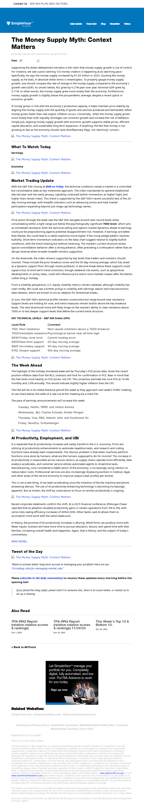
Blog (103, 24)
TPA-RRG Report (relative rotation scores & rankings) (29, 624)
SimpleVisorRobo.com (47, 714)
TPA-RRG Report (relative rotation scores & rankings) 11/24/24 (72, 624)
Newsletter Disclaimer (64, 725)
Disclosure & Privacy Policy (32, 725)
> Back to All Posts (23, 647)
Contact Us (21, 4)
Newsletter (115, 24)
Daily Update (76, 24)
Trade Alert (91, 24)
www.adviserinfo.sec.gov (112, 773)
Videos (127, 24)
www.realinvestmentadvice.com (26, 775)
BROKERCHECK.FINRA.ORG (97, 725)
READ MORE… (19, 541)
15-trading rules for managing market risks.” (37, 568)
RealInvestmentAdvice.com (79, 714)
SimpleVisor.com (21, 714)
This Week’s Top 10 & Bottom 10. (112, 623)
